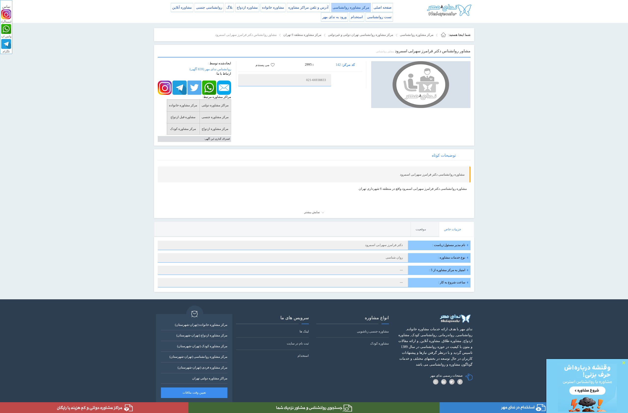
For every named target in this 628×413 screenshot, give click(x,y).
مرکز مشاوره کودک (183, 129)
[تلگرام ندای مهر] (6, 44)
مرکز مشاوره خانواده (183, 105)
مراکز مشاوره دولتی (215, 105)
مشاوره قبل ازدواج (183, 117)
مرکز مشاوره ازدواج (215, 129)
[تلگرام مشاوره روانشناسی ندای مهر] (179, 88)
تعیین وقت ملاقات (194, 392)
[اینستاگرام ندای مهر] (6, 14)
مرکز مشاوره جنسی (215, 117)
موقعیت (421, 229)
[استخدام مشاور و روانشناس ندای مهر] (534, 408)
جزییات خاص (452, 229)
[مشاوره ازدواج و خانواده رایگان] (94, 408)
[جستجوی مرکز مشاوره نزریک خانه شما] (314, 408)
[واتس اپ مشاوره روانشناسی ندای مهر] (209, 88)
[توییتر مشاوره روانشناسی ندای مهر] (194, 88)
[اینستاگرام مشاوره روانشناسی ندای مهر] (165, 88)
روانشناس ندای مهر (210, 69)
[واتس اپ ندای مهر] (6, 29)
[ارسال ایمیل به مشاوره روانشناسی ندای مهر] (224, 88)
